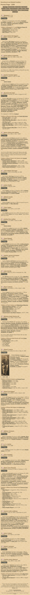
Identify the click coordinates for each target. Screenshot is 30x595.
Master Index (18, 6)
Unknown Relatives (6, 10)
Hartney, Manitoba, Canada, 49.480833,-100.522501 (14, 323)
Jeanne (6, 496)
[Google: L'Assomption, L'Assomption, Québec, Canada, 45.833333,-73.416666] (13, 482)
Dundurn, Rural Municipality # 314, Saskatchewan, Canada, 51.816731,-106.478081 (12, 524)
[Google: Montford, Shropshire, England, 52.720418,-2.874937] (23, 278)
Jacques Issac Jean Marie (11, 312)
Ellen (14, 541)
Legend (20, 8)
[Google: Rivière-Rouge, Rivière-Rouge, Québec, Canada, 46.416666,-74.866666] (13, 86)
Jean (5, 490)
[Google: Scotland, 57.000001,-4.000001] (17, 99)
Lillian (22, 567)
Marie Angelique (8, 306)
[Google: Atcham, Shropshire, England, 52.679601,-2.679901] (1, 554)
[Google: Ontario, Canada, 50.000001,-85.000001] (17, 192)
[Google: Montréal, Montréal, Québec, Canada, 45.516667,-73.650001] (22, 478)
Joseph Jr (11, 142)
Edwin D (7, 412)
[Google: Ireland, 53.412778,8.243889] (12, 540)
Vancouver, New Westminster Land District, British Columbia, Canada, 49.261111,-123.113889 (15, 233)
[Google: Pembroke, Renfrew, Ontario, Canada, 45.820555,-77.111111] (21, 366)
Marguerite (7, 497)
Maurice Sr (22, 27)
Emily (20, 231)
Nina (18, 46)
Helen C (7, 411)
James (4, 203)
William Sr (6, 464)
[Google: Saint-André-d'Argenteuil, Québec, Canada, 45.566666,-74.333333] (1, 149)
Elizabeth (6, 31)
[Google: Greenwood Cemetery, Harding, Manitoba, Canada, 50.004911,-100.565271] (18, 52)
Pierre (8, 167)
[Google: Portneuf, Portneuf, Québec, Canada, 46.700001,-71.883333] (13, 476)
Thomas (17, 554)
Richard (10, 231)
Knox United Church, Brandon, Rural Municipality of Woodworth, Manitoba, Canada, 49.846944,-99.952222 (15, 327)
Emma (24, 361)
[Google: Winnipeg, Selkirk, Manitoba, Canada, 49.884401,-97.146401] (13, 332)
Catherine (23, 142)
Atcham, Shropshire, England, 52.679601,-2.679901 (14, 553)
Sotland (16, 114)
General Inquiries (17, 590)
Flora (6, 122)
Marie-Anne (7, 498)
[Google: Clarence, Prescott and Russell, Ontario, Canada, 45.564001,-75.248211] (13, 178)
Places (19, 10)
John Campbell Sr (7, 88)
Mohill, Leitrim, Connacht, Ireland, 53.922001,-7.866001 (19, 358)
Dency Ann (6, 399)
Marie (5, 493)
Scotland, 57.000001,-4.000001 (9, 99)
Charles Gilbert (8, 45)
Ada (6, 421)
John (20, 62)
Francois (6, 492)
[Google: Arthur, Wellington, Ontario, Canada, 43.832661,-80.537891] (17, 103)
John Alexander (9, 120)
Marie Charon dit (7, 263)
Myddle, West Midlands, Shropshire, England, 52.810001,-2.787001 (15, 437)
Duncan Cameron (9, 127)
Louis (6, 310)
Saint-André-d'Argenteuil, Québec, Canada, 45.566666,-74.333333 (15, 147)
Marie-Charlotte (8, 505)
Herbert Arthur (9, 417)
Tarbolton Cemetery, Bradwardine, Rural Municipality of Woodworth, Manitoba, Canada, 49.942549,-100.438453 (13, 109)
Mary (5, 32)
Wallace (7, 410)
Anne (5, 29)
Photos (27, 8)
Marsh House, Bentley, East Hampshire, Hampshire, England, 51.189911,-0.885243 (15, 461)
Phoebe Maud (9, 423)
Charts (23, 8)
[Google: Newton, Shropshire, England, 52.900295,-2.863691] (12, 25)
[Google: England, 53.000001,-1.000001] (12, 22)
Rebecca (6, 380)
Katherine (7, 123)
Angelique (10, 163)
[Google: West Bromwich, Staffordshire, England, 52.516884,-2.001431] (12, 567)
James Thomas (10, 251)
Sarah (23, 116)
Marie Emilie (7, 308)
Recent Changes (24, 10)
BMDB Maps (15, 11)
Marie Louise (14, 296)
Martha (4, 63)
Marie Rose (22, 305)
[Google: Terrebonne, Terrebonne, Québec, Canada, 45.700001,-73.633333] (13, 295)
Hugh (6, 383)
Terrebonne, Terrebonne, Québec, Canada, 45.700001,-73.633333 (14, 298)
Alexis (5, 495)
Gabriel (6, 501)
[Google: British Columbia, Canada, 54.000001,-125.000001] (24, 229)
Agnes (14, 248)
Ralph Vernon (7, 520)
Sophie (9, 160)
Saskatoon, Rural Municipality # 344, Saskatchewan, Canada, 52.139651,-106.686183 (15, 527)
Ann (6, 118)
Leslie (5, 340)
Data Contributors (14, 8)
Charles (9, 165)
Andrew (17, 360)
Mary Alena (8, 422)
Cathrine (15, 101)
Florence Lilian (8, 575)
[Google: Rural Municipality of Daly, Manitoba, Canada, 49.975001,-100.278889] (23, 106)
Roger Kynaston (12, 279)
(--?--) (24, 324)
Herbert (15, 324)
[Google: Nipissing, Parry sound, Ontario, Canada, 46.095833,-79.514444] (22, 250)
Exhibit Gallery (14, 10)
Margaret (13, 180)
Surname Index (11, 6)
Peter (6, 117)
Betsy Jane (7, 125)
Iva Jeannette (21, 520)
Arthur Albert (8, 418)
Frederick (7, 426)
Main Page (5, 6)
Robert (16, 439)
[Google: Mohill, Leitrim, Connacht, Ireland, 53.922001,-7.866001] (21, 359)
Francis (5, 248)
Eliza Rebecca (19, 464)
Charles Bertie (8, 577)
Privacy (7, 8)
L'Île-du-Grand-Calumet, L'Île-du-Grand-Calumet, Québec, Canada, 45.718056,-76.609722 (15, 245)
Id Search (4, 8)
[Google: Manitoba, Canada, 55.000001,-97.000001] (17, 49)
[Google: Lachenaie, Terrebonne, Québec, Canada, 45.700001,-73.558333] (17, 485)
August (5, 193)
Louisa (15, 193)
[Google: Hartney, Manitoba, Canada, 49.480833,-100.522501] (28, 323)
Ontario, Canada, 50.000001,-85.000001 (11, 398)
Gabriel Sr (6, 28)
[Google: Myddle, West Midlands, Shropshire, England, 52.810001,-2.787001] (1, 439)
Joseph (9, 162)
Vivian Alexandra (11, 325)
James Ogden (7, 81)
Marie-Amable (7, 507)
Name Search (24, 6)
